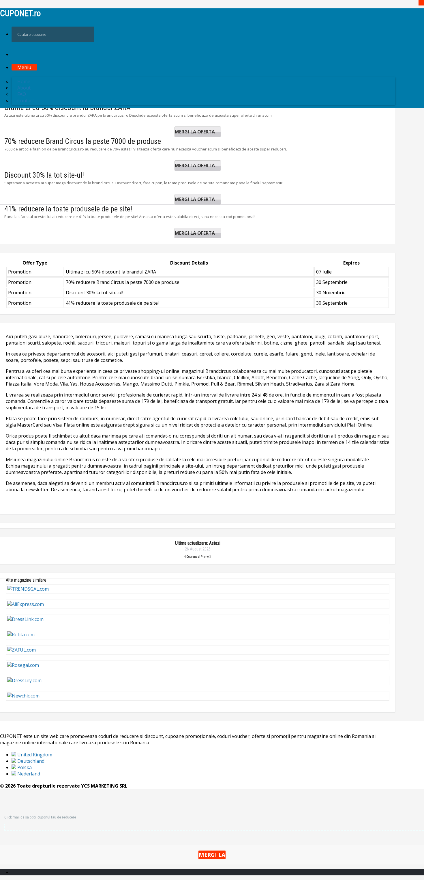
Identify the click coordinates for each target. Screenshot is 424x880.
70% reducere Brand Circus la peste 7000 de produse (82, 141)
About (24, 88)
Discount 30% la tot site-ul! (44, 175)
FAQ (21, 94)
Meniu (24, 67)
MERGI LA (212, 855)
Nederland (28, 774)
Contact (25, 100)
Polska (24, 767)
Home (23, 81)
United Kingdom (34, 754)
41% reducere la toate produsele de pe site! (68, 208)
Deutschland (30, 761)
